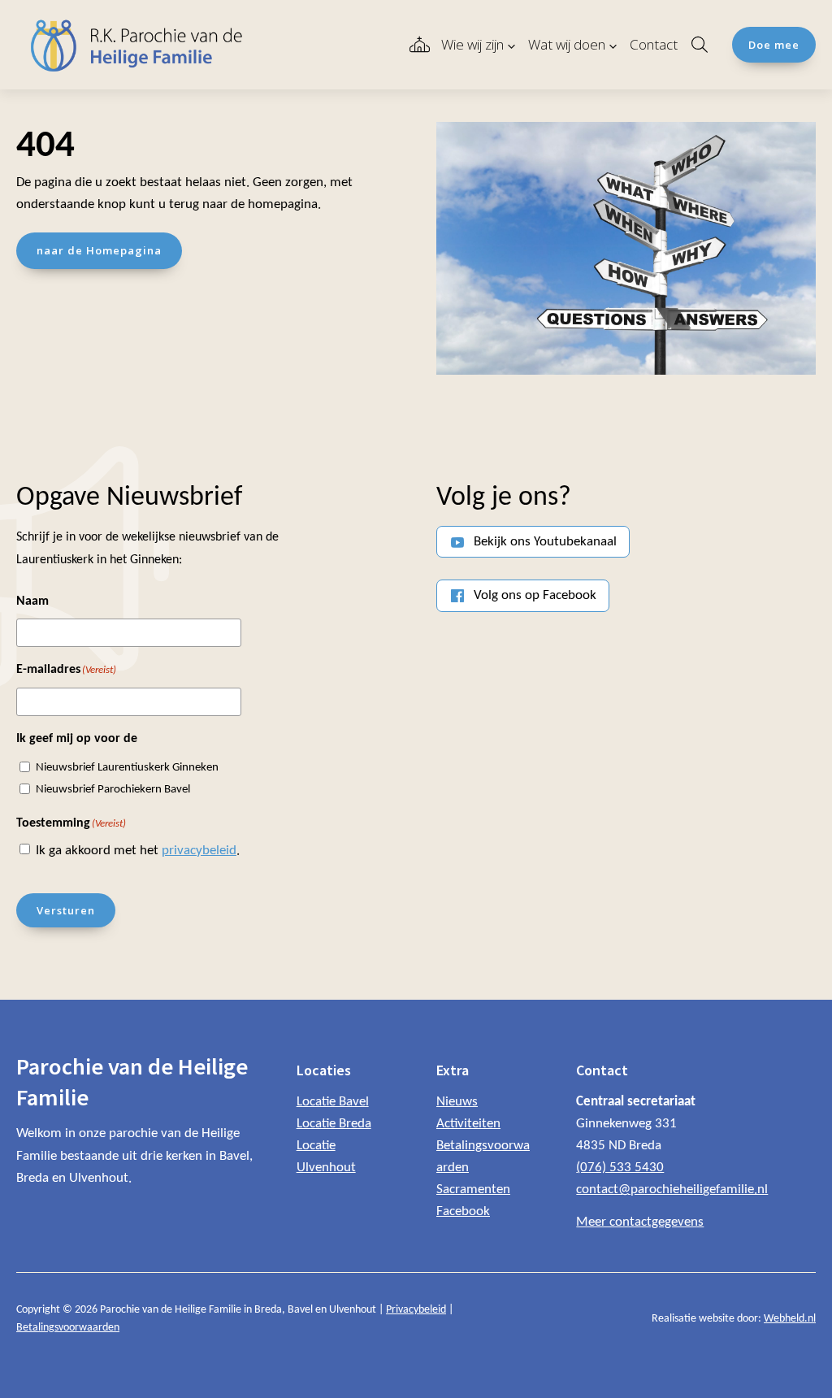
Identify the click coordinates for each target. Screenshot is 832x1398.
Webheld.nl (790, 1318)
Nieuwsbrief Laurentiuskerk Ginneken (127, 768)
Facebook (463, 1211)
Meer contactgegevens (640, 1222)
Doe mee (774, 44)
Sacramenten (473, 1189)
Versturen (66, 910)
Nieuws (457, 1102)
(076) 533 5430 (620, 1167)
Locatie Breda (334, 1124)
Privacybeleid (416, 1310)
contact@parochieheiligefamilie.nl (672, 1189)
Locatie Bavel (333, 1102)
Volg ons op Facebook (535, 595)
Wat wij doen (566, 44)
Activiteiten (468, 1124)
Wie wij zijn (472, 44)
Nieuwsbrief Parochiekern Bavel (113, 790)
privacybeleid (199, 850)
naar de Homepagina (99, 250)
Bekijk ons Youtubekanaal (545, 542)
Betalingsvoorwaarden (67, 1327)
